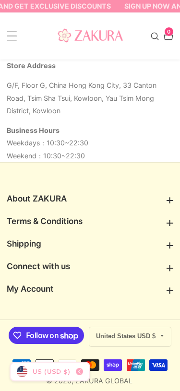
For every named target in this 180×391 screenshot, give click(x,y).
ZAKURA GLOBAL (103, 381)
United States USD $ (126, 336)
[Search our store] (156, 36)
